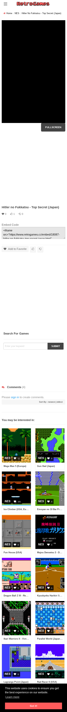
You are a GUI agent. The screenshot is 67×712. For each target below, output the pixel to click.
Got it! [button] (33, 705)
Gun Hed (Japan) (46, 466)
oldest (60, 402)
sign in (15, 397)
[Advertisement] (33, 168)
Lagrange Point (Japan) (16, 682)
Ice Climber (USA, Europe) (18, 509)
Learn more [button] (12, 697)
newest (51, 402)
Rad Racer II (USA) (47, 682)
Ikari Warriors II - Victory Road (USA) (23, 638)
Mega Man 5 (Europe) (15, 466)
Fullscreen (53, 127)
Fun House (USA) (13, 552)
